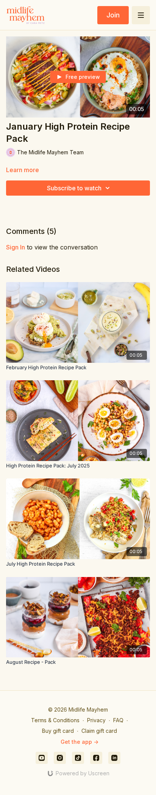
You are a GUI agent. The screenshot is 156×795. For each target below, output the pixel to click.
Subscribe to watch (74, 188)
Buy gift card (58, 731)
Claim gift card (99, 731)
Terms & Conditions (55, 720)
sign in (15, 247)
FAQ (118, 720)
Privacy (96, 720)
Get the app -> (79, 742)
